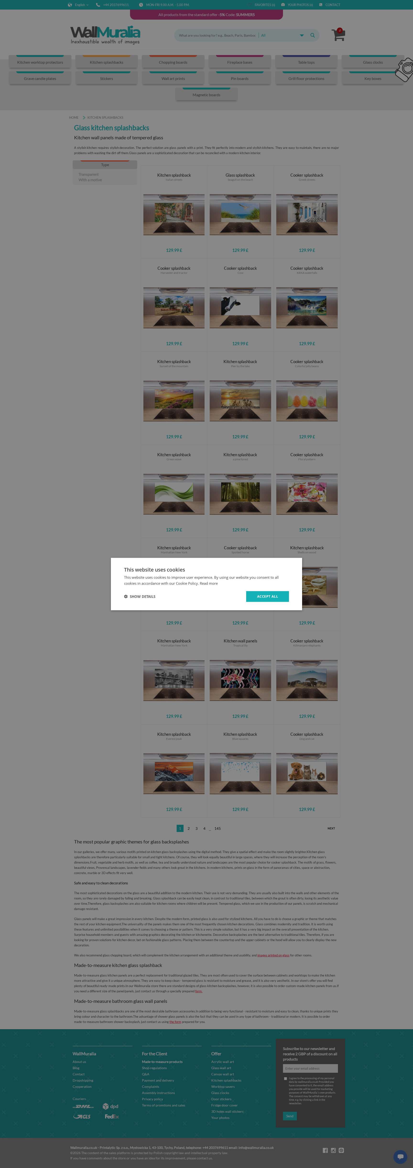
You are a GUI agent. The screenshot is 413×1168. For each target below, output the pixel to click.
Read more (209, 583)
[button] (139, 596)
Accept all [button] (267, 596)
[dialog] (206, 584)
